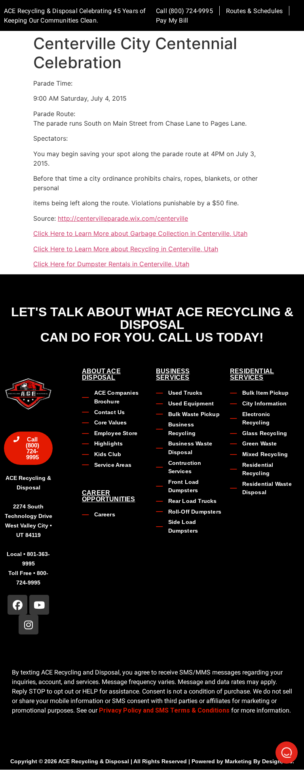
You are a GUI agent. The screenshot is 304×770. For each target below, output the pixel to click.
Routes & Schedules (254, 11)
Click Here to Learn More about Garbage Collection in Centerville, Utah (140, 233)
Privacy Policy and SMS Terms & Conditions (164, 710)
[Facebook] (17, 605)
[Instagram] (28, 624)
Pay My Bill (172, 20)
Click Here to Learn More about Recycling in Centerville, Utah (125, 249)
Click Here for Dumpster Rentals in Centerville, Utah (111, 264)
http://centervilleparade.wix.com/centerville (123, 218)
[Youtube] (39, 605)
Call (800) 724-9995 (184, 11)
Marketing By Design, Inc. (259, 761)
